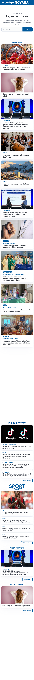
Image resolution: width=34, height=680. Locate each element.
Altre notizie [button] (27, 480)
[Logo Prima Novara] (17, 2)
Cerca (27, 29)
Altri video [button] (27, 579)
